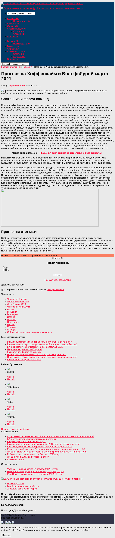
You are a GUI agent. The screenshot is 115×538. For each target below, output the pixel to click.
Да (6, 267)
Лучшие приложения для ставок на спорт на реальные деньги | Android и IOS (47, 451)
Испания (11, 319)
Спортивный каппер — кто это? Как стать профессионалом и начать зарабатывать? (50, 436)
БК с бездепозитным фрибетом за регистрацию (31, 439)
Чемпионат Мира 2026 (18, 306)
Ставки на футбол (16, 28)
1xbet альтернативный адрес (22, 488)
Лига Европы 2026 (16, 304)
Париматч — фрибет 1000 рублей (24, 349)
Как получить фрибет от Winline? (24, 352)
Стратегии (18, 31)
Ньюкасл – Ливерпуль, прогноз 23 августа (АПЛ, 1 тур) (35, 471)
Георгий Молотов (16, 85)
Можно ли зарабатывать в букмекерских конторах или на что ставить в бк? (46, 449)
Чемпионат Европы (17, 299)
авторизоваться (55, 289)
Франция (11, 329)
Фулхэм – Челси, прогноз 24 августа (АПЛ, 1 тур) (32, 469)
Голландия (12, 314)
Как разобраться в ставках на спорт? (26, 441)
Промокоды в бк (21, 21)
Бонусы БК (13, 18)
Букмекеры (13, 23)
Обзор (10, 376)
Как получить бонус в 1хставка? (24, 359)
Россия (11, 324)
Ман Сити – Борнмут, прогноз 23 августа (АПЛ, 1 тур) (34, 474)
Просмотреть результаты (57, 280)
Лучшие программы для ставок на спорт (28, 456)
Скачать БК (13, 26)
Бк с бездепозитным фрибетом (23, 486)
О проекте (12, 36)
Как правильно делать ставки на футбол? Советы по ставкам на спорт (43, 444)
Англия (10, 309)
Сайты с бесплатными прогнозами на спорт (29, 332)
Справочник (19, 34)
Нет (7, 270)
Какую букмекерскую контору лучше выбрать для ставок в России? (42, 344)
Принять (6, 535)
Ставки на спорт (15, 459)
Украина (11, 327)
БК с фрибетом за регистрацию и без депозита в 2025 (35, 347)
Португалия (13, 322)
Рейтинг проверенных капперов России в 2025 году (33, 454)
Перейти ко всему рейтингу (15, 429)
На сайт (11, 379)
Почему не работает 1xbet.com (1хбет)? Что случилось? (36, 354)
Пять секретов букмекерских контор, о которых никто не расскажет (42, 357)
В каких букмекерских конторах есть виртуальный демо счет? (39, 341)
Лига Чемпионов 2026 (18, 301)
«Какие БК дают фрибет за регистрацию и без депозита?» (71, 153)
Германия (12, 311)
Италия (11, 317)
